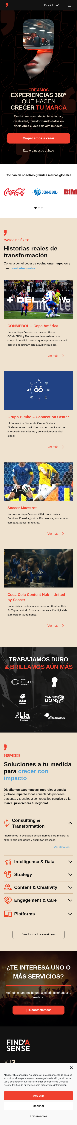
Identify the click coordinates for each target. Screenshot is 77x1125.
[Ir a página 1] (35, 208)
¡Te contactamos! (38, 1010)
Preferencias (38, 1116)
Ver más (52, 355)
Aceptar (38, 1095)
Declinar (38, 1106)
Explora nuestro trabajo (38, 150)
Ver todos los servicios (38, 934)
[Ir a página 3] (42, 207)
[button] (71, 1068)
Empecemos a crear (38, 138)
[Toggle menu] (69, 5)
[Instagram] (6, 1062)
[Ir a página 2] (39, 207)
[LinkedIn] (12, 1062)
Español (48, 5)
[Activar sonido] (66, 312)
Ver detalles (62, 847)
